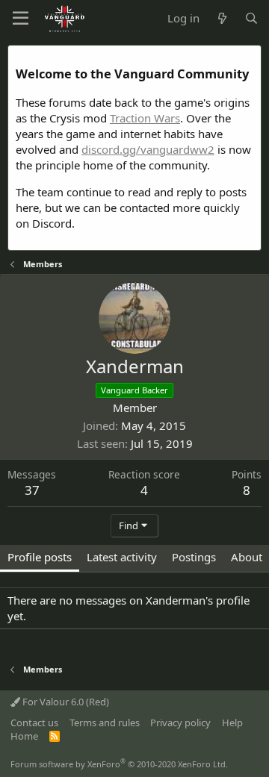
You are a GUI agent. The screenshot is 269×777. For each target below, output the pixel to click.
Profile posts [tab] (39, 556)
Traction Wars (145, 117)
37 (32, 490)
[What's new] (221, 18)
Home (24, 736)
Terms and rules (104, 722)
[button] (20, 18)
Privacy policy (180, 722)
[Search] (251, 18)
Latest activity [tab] (122, 556)
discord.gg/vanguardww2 (147, 149)
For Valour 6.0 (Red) (64, 701)
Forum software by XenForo (119, 764)
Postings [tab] (194, 556)
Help (232, 722)
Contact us (34, 722)
